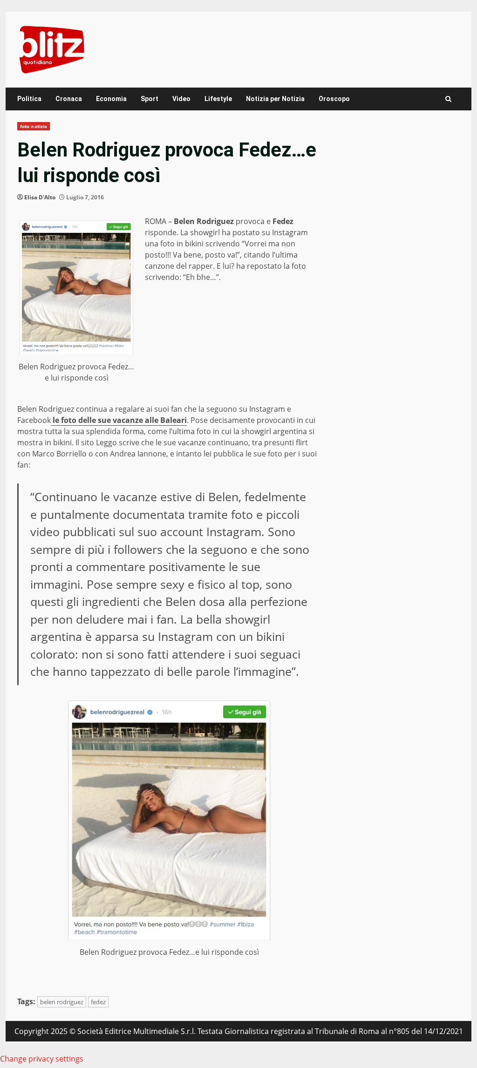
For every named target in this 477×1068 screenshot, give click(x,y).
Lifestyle (218, 98)
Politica (29, 98)
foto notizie (33, 126)
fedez (98, 1002)
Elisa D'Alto (39, 197)
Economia (111, 98)
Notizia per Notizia (275, 98)
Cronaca (68, 98)
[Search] (448, 99)
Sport (149, 98)
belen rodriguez (61, 1002)
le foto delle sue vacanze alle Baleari (119, 420)
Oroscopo (334, 98)
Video (181, 98)
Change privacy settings (41, 1059)
